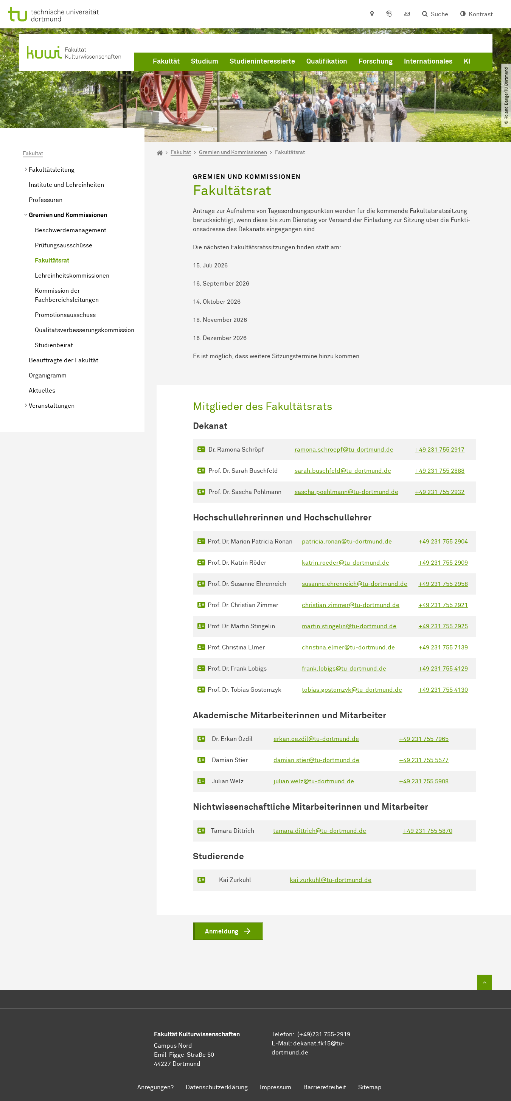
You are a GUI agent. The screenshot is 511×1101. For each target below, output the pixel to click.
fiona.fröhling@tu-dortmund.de (361, 922)
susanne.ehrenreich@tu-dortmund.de (354, 584)
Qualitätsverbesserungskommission (84, 330)
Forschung (376, 61)
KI (467, 61)
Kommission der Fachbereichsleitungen (67, 295)
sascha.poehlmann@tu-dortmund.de (346, 492)
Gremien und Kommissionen (68, 215)
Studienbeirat (54, 345)
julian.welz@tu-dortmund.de (313, 781)
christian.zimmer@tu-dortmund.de (350, 605)
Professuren (45, 200)
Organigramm (48, 376)
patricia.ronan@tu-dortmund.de (347, 542)
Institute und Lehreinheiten (66, 185)
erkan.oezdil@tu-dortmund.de (316, 739)
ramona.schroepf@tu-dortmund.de (344, 450)
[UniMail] (407, 14)
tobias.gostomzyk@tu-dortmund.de (352, 690)
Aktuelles (42, 391)
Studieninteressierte (262, 61)
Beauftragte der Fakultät (63, 360)
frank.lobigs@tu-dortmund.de (344, 669)
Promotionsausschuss (65, 315)
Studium (204, 61)
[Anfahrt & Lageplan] (371, 14)
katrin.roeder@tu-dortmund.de (345, 563)
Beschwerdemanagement (70, 230)
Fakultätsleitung (52, 170)
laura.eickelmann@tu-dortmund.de (366, 880)
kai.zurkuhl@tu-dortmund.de (358, 901)
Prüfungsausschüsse (63, 245)
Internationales (428, 61)
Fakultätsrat (52, 261)
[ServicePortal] (389, 14)
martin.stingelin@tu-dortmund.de (349, 626)
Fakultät (166, 61)
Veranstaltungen (52, 406)
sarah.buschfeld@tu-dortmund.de (343, 471)
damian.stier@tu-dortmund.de (316, 760)
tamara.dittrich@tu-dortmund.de (319, 831)
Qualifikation (326, 61)
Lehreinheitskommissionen (72, 276)
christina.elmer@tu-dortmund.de (348, 647)
